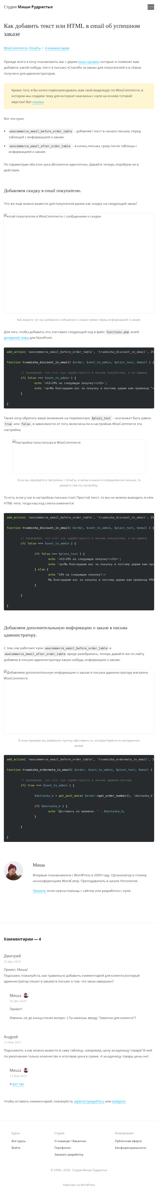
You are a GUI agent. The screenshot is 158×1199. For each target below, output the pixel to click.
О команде (70, 1141)
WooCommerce (16, 48)
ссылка (37, 102)
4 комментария (57, 48)
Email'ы (35, 48)
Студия (28, 6)
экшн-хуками (88, 61)
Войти (16, 1148)
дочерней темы (16, 337)
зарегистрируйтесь (89, 1101)
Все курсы (19, 1141)
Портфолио (63, 1148)
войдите (119, 1101)
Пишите (39, 890)
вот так (18, 1084)
